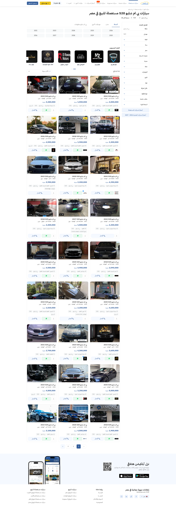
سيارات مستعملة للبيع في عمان (36, 502)
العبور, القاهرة (82, 311)
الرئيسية (100, 492)
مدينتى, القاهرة (50, 394)
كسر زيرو (31, 106)
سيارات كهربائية (101, 3)
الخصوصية (99, 502)
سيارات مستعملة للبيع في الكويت (36, 492)
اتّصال (96, 110)
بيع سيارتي (44, 3)
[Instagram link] (121, 496)
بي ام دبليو (99, 106)
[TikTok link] (131, 496)
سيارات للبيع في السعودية (69, 499)
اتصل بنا (100, 496)
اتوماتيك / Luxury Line (81, 314)
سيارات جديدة (122, 3)
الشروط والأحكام (98, 499)
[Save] (92, 78)
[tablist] (73, 24)
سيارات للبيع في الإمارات (69, 496)
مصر (144, 496)
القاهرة (83, 228)
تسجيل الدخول (32, 3)
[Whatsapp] (109, 110)
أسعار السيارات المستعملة (135, 110)
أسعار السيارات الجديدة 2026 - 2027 (135, 115)
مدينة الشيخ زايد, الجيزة (111, 186)
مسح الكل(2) (125, 18)
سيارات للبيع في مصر (70, 492)
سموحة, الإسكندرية (49, 106)
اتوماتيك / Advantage (50, 189)
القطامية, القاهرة (49, 354)
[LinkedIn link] (126, 496)
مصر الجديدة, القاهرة (49, 146)
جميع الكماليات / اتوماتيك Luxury (79, 231)
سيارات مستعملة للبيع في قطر (37, 499)
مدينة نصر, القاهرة (81, 271)
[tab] (116, 24)
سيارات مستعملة (133, 3)
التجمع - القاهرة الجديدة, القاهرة (109, 106)
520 (93, 106)
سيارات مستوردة (112, 3)
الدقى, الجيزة (82, 106)
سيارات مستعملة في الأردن (38, 496)
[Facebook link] (136, 496)
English (56, 3)
